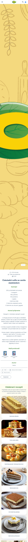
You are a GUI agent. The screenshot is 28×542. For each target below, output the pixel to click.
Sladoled (5, 377)
